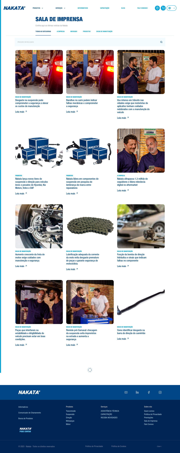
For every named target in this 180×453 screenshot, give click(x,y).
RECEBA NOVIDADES (109, 417)
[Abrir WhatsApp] (174, 447)
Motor (68, 424)
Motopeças (70, 421)
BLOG (123, 8)
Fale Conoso (149, 424)
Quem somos (149, 411)
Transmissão (71, 411)
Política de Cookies (118, 446)
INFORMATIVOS (83, 8)
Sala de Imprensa (150, 421)
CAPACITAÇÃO (104, 8)
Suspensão (70, 414)
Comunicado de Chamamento (29, 412)
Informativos (23, 407)
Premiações (148, 417)
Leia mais (20, 111)
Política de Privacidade (153, 414)
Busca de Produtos (25, 418)
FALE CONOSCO (142, 8)
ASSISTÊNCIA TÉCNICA (110, 411)
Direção (69, 417)
